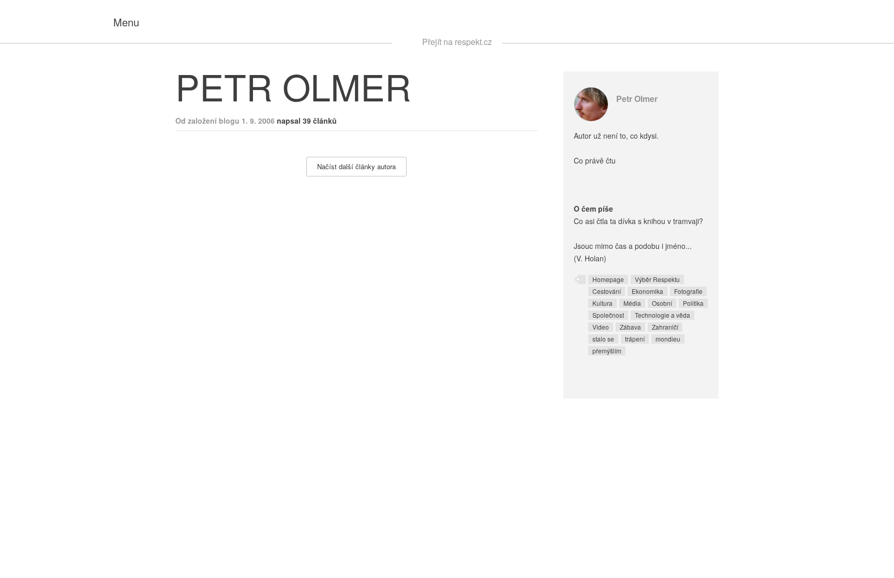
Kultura (602, 303)
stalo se (603, 338)
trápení (635, 338)
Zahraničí (665, 326)
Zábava (630, 326)
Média (632, 303)
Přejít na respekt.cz (457, 42)
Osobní (662, 303)
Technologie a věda (662, 314)
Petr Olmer (637, 99)
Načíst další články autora (356, 166)
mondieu (667, 338)
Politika (693, 303)
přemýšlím (606, 350)
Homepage (608, 279)
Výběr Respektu (657, 279)
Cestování (606, 291)
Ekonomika (647, 291)
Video (600, 326)
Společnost (608, 314)
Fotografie (688, 291)
